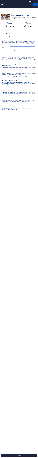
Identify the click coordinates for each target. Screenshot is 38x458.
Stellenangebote (17, 7)
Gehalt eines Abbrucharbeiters (26, 108)
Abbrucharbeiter (12, 108)
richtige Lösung (30, 83)
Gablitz (26, 16)
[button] (34, 2)
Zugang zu (10, 86)
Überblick (2, 9)
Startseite (12, 7)
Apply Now (19, 455)
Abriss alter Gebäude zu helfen (24, 44)
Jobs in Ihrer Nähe (17, 9)
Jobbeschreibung (9, 9)
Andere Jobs (25, 9)
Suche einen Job (5, 108)
